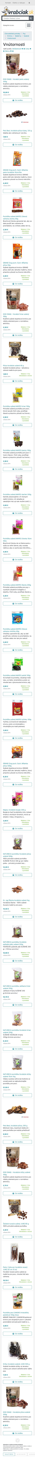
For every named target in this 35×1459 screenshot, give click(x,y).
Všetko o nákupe (18, 3)
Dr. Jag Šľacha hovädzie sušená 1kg (16, 900)
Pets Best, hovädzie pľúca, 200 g (15, 1126)
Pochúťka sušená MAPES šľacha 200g (17, 585)
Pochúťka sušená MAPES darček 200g (17, 494)
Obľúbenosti (16, 49)
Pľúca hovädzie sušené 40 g (13, 365)
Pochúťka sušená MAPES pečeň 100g (16, 675)
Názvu (7, 51)
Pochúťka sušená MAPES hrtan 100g (16, 406)
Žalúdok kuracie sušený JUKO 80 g (16, 1224)
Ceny (27, 49)
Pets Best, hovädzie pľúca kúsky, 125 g (17, 131)
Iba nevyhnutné (21, 1454)
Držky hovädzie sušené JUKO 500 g (16, 1364)
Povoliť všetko (9, 1454)
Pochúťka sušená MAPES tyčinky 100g (17, 719)
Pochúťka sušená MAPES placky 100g (17, 450)
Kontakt (8, 3)
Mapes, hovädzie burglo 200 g (14, 810)
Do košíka (18, 100)
